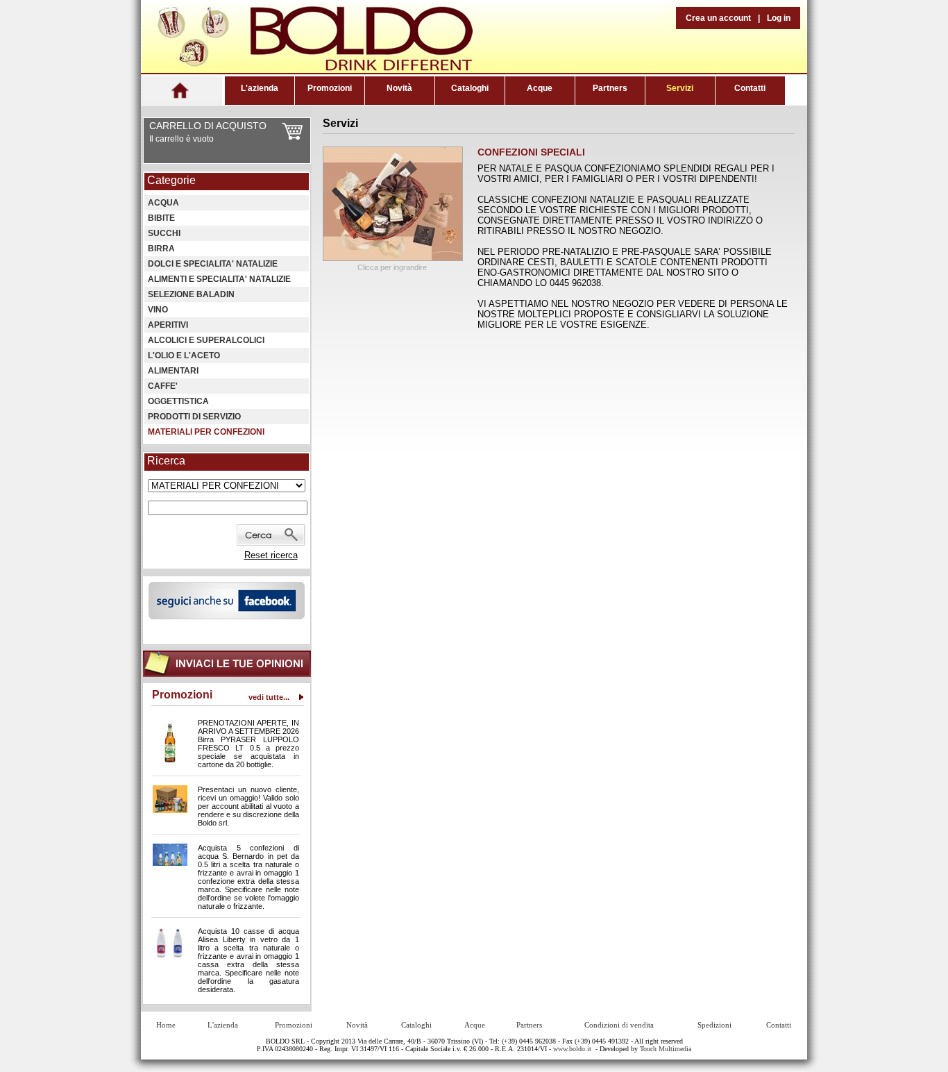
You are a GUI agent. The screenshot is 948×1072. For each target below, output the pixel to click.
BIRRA (161, 248)
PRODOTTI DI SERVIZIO (194, 416)
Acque (539, 88)
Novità (399, 88)
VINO (158, 310)
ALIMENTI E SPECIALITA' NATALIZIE (219, 279)
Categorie (171, 180)
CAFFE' (163, 386)
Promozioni (329, 88)
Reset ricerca (271, 555)
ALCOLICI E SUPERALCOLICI (206, 340)
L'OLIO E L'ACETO (184, 355)
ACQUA (163, 203)
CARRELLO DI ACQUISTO (207, 125)
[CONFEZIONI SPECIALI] (393, 258)
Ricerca (166, 461)
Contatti (749, 88)
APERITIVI (168, 325)
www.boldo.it (572, 1049)
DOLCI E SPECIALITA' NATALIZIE (213, 264)
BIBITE (161, 218)
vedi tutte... (268, 697)
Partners (610, 88)
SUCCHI (164, 233)
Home (166, 1025)
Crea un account (718, 18)
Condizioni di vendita (619, 1025)
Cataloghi (470, 88)
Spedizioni (714, 1025)
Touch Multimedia (665, 1049)
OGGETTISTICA (178, 401)
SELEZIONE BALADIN (191, 294)
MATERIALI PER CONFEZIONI (206, 432)
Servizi (679, 88)
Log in (778, 18)
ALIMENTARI (173, 371)
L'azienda (259, 88)
